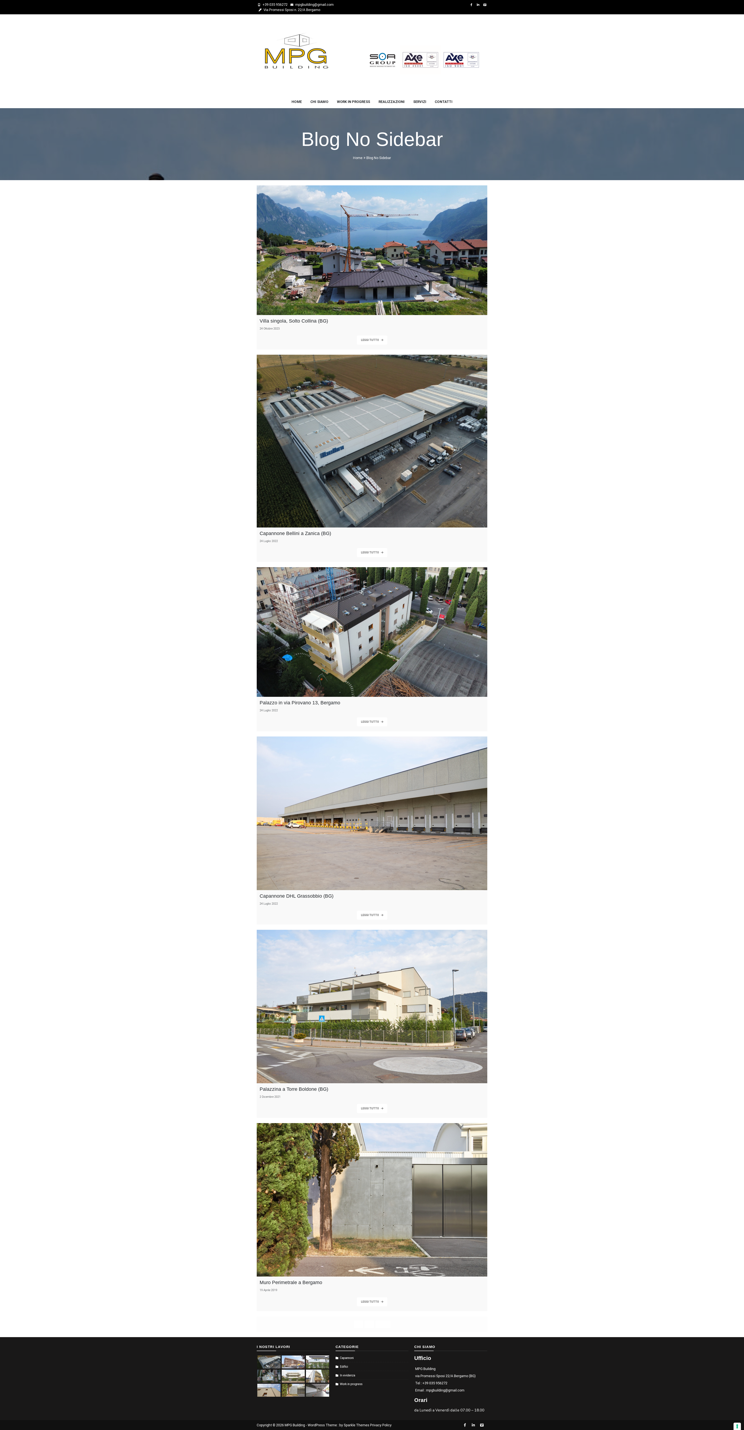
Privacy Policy (381, 1425)
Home (297, 102)
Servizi (419, 102)
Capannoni (347, 1358)
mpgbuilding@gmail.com (314, 5)
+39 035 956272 (275, 5)
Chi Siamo (319, 102)
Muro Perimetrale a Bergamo (291, 1282)
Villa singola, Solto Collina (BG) (294, 321)
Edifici (344, 1366)
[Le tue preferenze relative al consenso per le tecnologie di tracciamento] (737, 1426)
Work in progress (353, 102)
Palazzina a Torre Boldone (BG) (294, 1089)
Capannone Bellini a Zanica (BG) (295, 533)
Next (383, 1324)
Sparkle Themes (356, 1425)
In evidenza (347, 1375)
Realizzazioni (392, 102)
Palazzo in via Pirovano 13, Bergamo (300, 702)
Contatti (443, 102)
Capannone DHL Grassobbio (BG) (296, 896)
